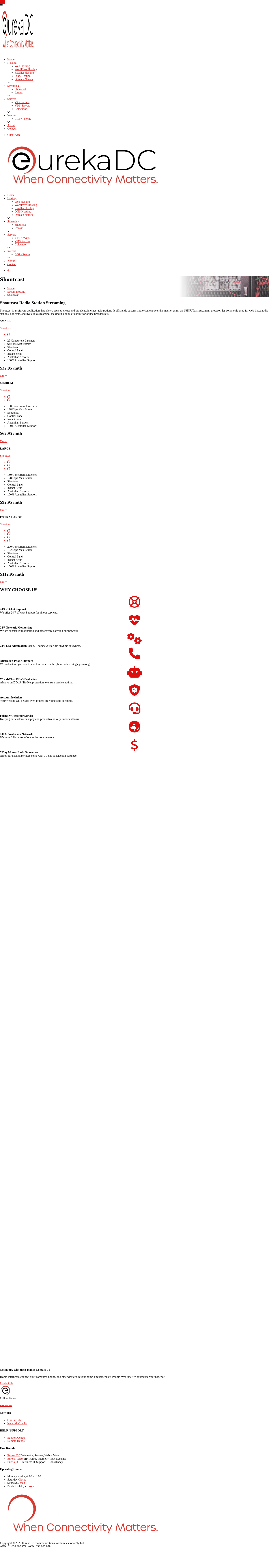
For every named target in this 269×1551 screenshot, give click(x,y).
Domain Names (24, 79)
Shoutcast (20, 89)
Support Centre (16, 1437)
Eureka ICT (14, 1462)
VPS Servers (22, 102)
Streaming (13, 85)
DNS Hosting (23, 75)
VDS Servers (22, 105)
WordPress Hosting (26, 69)
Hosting (11, 62)
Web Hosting (22, 66)
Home (10, 59)
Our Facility (14, 1420)
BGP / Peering (23, 118)
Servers (11, 98)
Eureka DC (13, 1455)
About (11, 125)
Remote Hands (16, 1440)
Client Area (13, 134)
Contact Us (6, 1383)
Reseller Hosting (24, 72)
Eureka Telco (15, 1458)
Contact (11, 128)
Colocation (21, 108)
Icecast (19, 92)
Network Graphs (17, 1423)
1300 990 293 (6, 1405)
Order (3, 375)
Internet (11, 115)
